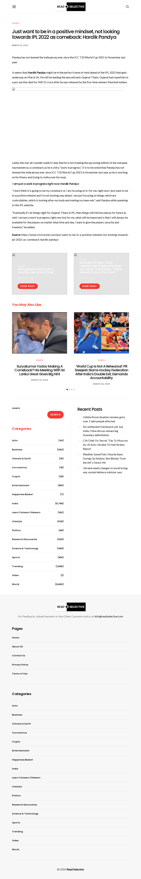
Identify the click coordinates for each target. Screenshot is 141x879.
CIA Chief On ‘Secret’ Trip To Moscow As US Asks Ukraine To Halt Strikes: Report (105, 444)
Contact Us (18, 655)
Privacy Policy (20, 664)
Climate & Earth (21, 458)
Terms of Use (19, 673)
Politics (16, 530)
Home (15, 637)
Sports (15, 23)
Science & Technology (25, 548)
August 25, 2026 (101, 384)
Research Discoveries (24, 539)
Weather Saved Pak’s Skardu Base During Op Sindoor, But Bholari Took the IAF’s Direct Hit (104, 458)
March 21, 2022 (87, 278)
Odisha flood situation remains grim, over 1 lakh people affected (104, 419)
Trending (17, 566)
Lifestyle (17, 521)
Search (16, 408)
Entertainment (20, 485)
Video (15, 575)
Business (17, 449)
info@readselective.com (109, 616)
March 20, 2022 (20, 45)
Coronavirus (19, 467)
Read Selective (75, 869)
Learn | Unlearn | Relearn (26, 512)
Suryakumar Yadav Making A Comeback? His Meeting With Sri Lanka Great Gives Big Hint (39, 370)
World (15, 584)
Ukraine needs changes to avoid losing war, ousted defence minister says (105, 470)
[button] (67, 389)
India (15, 503)
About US (17, 646)
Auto (15, 440)
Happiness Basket (22, 494)
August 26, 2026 (39, 380)
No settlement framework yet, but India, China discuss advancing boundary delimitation (103, 431)
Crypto (16, 476)
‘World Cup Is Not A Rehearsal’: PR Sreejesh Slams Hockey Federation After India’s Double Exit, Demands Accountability (101, 372)
